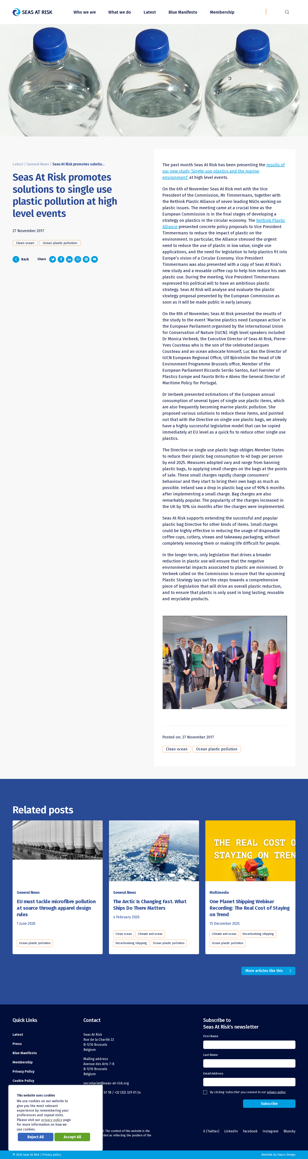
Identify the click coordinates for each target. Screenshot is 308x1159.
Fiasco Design (286, 1154)
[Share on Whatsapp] (77, 259)
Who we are (85, 12)
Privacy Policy (23, 1071)
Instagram (270, 1131)
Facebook (250, 1131)
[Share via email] (94, 259)
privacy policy (276, 1092)
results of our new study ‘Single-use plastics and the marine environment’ (223, 171)
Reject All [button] (35, 1137)
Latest (150, 12)
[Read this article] (58, 852)
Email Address (213, 1073)
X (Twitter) (211, 1131)
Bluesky (289, 1131)
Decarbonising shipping (131, 943)
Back (22, 259)
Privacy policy (51, 1154)
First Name (210, 1036)
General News (38, 164)
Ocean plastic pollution (60, 243)
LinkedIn (231, 1131)
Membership (222, 12)
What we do (119, 12)
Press (17, 1044)
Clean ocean (25, 243)
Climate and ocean (150, 934)
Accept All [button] (72, 1137)
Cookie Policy (23, 1081)
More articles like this (264, 970)
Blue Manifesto (182, 12)
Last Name (210, 1055)
